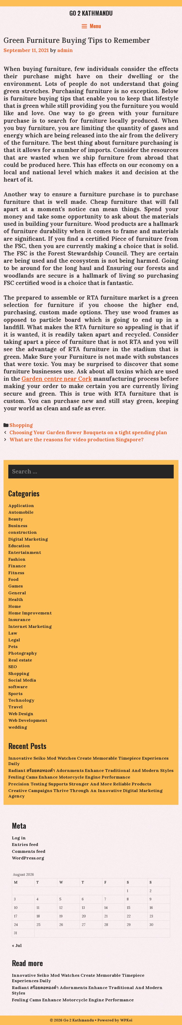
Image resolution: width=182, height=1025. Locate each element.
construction (22, 532)
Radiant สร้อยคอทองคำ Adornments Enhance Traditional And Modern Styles (90, 770)
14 (106, 908)
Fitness (16, 572)
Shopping (21, 425)
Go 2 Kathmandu (91, 13)
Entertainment (24, 552)
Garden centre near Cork (57, 378)
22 (129, 916)
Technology (21, 700)
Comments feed (28, 851)
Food (13, 579)
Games (15, 586)
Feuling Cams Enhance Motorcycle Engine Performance (69, 777)
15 (128, 908)
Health (15, 599)
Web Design (20, 713)
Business (17, 525)
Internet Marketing (30, 626)
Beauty (15, 519)
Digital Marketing (28, 539)
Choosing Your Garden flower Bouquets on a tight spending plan (88, 432)
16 (151, 908)
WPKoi (126, 1020)
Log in (19, 838)
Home (14, 606)
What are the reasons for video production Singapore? (76, 439)
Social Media (22, 680)
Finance (17, 566)
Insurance (19, 619)
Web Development (27, 720)
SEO (12, 666)
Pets (13, 646)
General (17, 593)
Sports (15, 693)
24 (16, 925)
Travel (15, 707)
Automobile (20, 512)
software (17, 686)
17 (15, 916)
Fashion (17, 559)
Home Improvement (30, 613)
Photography (22, 653)
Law (12, 633)
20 (84, 916)
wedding (17, 727)
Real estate (20, 660)
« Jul (17, 945)
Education (19, 545)
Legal (14, 640)
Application (21, 505)
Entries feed (25, 844)
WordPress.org (28, 858)
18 (38, 916)
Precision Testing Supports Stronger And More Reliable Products (79, 784)
